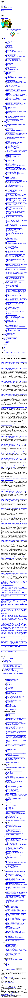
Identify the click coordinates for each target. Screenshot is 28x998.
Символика (9, 45)
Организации (9, 48)
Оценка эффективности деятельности (15, 137)
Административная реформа (13, 145)
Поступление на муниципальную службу (16, 77)
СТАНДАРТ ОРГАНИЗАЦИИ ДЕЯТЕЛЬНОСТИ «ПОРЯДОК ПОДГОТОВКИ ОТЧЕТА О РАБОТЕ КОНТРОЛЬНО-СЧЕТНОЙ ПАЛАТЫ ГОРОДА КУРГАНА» (14, 594)
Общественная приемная (12, 156)
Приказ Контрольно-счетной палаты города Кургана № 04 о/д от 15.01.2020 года (14, 407)
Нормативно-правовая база (13, 330)
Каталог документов (11, 177)
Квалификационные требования (14, 78)
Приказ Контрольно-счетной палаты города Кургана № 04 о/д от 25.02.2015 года (14, 524)
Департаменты (9, 129)
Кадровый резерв (10, 72)
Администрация (7, 125)
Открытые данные (7, 334)
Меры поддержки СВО (12, 232)
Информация (6, 12)
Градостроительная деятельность (14, 51)
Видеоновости (9, 63)
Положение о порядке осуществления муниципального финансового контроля (16, 169)
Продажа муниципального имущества (15, 254)
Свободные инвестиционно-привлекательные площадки (13, 306)
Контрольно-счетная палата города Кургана (14, 352)
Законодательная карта (11, 331)
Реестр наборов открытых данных (14, 335)
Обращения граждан (8, 320)
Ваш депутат (9, 109)
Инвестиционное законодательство (15, 302)
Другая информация (11, 241)
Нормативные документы (12, 172)
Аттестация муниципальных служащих (16, 82)
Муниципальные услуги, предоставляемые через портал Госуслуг (16, 223)
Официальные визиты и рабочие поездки (16, 150)
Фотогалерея (9, 61)
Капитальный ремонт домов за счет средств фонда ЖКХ (15, 260)
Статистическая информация (13, 154)
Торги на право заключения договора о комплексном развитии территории (15, 275)
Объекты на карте (10, 132)
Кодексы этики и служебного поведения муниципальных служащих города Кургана (16, 92)
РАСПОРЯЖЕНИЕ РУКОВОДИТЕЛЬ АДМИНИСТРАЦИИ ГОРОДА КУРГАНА (15, 212)
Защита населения (10, 138)
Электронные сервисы (11, 238)
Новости (8, 108)
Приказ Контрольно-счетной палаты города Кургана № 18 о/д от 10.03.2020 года (14, 395)
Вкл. (8, 7)
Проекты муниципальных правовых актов (16, 133)
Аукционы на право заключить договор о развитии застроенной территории (16, 273)
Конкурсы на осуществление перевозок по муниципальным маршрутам (16, 265)
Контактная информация (12, 84)
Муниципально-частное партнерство (15, 317)
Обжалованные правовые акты (14, 180)
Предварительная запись (12, 239)
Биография (9, 122)
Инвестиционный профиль (13, 318)
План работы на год (11, 164)
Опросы (8, 68)
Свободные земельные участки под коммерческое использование (15, 278)
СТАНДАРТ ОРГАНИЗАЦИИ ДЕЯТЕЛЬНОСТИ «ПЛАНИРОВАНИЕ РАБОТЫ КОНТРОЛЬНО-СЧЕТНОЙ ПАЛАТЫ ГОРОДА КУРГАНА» (14, 589)
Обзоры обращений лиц (12, 325)
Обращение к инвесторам (12, 287)
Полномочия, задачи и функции (14, 142)
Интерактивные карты (11, 337)
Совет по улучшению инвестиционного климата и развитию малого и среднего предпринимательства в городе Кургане (16, 290)
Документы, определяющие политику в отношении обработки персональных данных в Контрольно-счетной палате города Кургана (14, 650)
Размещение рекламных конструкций (15, 261)
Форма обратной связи (11, 315)
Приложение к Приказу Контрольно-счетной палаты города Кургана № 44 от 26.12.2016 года (14, 459)
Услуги (5, 217)
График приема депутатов (12, 113)
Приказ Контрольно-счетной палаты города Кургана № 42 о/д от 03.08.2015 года (14, 500)
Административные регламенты (14, 190)
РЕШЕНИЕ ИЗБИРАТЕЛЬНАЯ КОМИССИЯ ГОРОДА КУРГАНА (15, 215)
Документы (6, 176)
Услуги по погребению (12, 247)
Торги (4, 250)
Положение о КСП (11, 160)
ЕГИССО (8, 158)
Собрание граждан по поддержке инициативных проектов (14, 119)
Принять (25, 992)
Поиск (5, 339)
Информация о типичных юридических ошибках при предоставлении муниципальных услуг (16, 245)
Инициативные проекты (12, 69)
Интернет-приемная (11, 117)
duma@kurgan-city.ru (9, 982)
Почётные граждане (11, 54)
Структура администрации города (14, 126)
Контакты (8, 155)
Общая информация (11, 41)
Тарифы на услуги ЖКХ (12, 191)
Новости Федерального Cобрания (14, 104)
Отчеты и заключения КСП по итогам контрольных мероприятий (15, 166)
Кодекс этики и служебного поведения (15, 174)
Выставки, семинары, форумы (13, 309)
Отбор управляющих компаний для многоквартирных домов (15, 257)
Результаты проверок (11, 146)
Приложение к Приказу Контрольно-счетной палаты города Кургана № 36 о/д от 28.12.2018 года (14, 445)
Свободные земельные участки (14, 282)
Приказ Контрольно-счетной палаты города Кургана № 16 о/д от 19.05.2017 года (14, 466)
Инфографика (9, 47)
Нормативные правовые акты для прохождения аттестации (14, 187)
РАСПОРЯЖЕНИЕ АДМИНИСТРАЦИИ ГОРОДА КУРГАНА (16, 204)
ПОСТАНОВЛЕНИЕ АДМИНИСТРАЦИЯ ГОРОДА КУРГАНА (16, 193)
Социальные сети (10, 333)
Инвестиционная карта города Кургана (16, 298)
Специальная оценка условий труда (15, 173)
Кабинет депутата (10, 112)
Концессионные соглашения (13, 263)
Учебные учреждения (11, 85)
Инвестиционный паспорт (12, 296)
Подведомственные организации (14, 130)
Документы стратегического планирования (13, 183)
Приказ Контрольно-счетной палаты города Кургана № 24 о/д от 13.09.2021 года (14, 382)
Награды (8, 64)
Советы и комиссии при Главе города (15, 124)
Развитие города (10, 50)
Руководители (9, 128)
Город (4, 38)
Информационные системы (13, 147)
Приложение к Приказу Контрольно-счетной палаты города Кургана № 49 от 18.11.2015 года (14, 492)
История (8, 42)
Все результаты (4, 18)
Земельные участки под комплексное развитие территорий (15, 280)
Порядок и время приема (12, 322)
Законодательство (10, 80)
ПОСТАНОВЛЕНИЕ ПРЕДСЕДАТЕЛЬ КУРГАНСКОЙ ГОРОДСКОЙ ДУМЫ (16, 201)
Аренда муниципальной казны (13, 255)
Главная (5, 344)
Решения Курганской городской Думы (15, 116)
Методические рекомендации (13, 102)
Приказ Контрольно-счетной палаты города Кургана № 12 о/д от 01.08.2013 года (14, 541)
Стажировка (9, 76)
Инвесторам (6, 283)
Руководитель (9, 161)
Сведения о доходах (11, 171)
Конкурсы (8, 74)
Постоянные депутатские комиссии (15, 115)
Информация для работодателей (14, 81)
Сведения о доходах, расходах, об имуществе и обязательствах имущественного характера (14, 88)
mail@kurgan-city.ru (8, 977)
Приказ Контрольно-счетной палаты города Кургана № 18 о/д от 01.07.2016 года (14, 479)
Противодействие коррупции (13, 60)
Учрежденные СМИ (11, 148)
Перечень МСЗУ (10, 248)
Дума (4, 106)
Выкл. (11, 7)
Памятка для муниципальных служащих (16, 103)
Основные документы (11, 189)
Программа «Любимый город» (13, 58)
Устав (7, 43)
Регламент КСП (10, 163)
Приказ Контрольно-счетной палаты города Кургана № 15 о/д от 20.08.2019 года (14, 437)
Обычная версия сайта (6, 9)
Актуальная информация (12, 39)
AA (1, 5)
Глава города (6, 121)
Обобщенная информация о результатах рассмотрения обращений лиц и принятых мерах (16, 328)
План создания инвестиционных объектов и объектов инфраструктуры (16, 300)
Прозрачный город (11, 65)
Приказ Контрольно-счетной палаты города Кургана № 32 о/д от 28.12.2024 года (14, 363)
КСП (4, 159)
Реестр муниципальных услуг (13, 219)
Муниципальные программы (13, 185)
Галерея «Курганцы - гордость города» (15, 56)
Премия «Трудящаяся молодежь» (14, 59)
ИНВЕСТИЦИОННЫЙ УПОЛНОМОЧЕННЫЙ (12, 286)
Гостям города (9, 52)
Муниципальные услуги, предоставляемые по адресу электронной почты (16, 221)
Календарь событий (11, 67)
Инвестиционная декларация (13, 295)
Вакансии (8, 73)
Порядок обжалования (11, 178)
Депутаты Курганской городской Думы (16, 111)
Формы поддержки (11, 308)
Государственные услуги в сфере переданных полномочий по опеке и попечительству (15, 229)
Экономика (9, 46)
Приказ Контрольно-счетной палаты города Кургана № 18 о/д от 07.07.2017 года (14, 452)
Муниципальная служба (9, 71)
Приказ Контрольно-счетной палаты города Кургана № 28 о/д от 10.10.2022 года (14, 369)
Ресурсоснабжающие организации (14, 316)
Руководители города (11, 55)
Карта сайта (9, 342)
